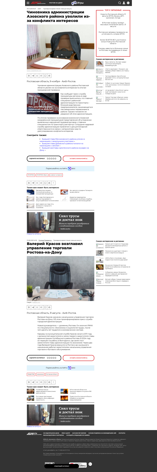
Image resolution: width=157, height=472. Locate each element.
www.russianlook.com (34, 70)
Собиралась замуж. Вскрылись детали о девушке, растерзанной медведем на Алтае (116, 273)
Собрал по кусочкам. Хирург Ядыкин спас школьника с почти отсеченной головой (117, 84)
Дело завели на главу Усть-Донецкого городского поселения (45, 205)
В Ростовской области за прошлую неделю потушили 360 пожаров (80, 391)
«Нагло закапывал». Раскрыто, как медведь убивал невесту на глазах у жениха (117, 70)
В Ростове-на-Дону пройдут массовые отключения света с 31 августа (113, 24)
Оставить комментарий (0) (78, 158)
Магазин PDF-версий (79, 433)
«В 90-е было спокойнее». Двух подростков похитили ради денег (116, 259)
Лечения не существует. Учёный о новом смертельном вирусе (116, 252)
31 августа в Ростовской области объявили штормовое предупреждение (81, 398)
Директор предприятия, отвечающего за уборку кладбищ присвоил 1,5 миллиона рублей (81, 198)
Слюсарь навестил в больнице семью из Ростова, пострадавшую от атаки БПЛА (113, 50)
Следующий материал (61, 466)
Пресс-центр (66, 433)
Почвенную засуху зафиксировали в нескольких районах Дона (46, 391)
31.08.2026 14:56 (32, 240)
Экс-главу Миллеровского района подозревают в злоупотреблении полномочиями (47, 198)
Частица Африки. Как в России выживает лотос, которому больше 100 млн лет (117, 77)
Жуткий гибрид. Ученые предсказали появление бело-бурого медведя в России (117, 280)
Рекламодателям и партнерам (53, 435)
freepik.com (36, 302)
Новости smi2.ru (34, 234)
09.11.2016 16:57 (31, 9)
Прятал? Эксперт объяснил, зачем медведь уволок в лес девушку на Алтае (116, 98)
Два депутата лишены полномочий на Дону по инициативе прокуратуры (44, 192)
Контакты (122, 433)
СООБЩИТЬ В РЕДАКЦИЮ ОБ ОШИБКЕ (78, 435)
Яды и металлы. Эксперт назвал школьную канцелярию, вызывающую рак (115, 63)
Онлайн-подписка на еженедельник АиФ (102, 433)
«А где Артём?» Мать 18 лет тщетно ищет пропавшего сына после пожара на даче (116, 91)
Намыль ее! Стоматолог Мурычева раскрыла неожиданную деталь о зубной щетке (116, 245)
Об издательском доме (51, 433)
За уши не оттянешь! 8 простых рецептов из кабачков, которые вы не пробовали (117, 266)
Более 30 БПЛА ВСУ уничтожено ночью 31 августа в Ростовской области (113, 41)
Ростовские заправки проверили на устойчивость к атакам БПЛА (113, 33)
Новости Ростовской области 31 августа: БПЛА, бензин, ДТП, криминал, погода (113, 16)
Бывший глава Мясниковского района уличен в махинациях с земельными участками (62, 140)
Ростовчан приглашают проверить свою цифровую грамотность (45, 398)
